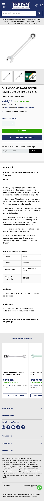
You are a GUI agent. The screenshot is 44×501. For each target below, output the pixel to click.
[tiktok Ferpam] (18, 427)
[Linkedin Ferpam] (23, 427)
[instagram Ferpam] (3, 427)
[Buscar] (38, 13)
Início (5, 20)
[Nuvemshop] (30, 486)
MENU (4, 7)
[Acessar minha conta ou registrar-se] (36, 5)
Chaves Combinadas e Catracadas (22, 22)
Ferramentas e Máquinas (16, 20)
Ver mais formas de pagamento (16, 111)
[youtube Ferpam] (13, 427)
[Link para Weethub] (6, 486)
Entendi (34, 496)
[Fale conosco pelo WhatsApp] (39, 487)
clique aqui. (8, 322)
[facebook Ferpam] (8, 427)
